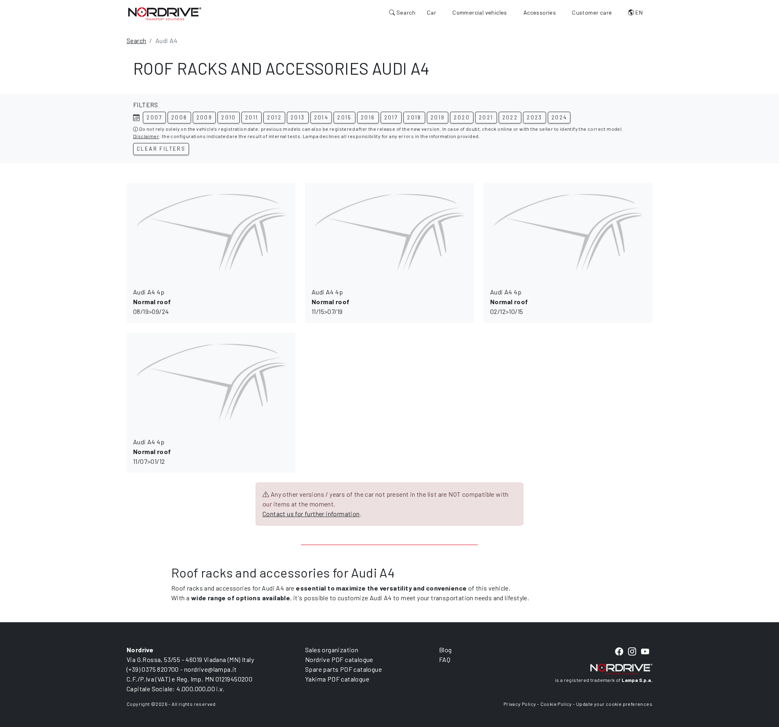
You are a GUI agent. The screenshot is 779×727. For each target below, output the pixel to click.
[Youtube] (645, 652)
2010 (228, 117)
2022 (510, 117)
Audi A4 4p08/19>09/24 (152, 301)
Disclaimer (146, 136)
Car (431, 12)
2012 (274, 117)
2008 (179, 117)
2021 (486, 117)
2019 (437, 117)
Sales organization (331, 649)
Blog (445, 649)
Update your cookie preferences (614, 704)
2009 (204, 117)
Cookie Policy (556, 704)
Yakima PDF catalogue (337, 679)
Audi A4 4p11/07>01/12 (152, 451)
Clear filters (161, 148)
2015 (344, 117)
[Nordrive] (164, 13)
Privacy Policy (520, 704)
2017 (391, 117)
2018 (414, 117)
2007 (154, 117)
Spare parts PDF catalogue (343, 669)
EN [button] (638, 12)
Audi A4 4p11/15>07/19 (330, 301)
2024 (559, 117)
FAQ (444, 659)
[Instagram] (632, 652)
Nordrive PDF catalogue (339, 659)
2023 (534, 117)
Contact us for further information (311, 513)
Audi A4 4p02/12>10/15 (509, 301)
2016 (368, 117)
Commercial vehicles (479, 12)
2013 (298, 117)
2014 (321, 117)
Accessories (539, 12)
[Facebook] (619, 652)
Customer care (592, 12)
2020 (462, 117)
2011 (251, 117)
